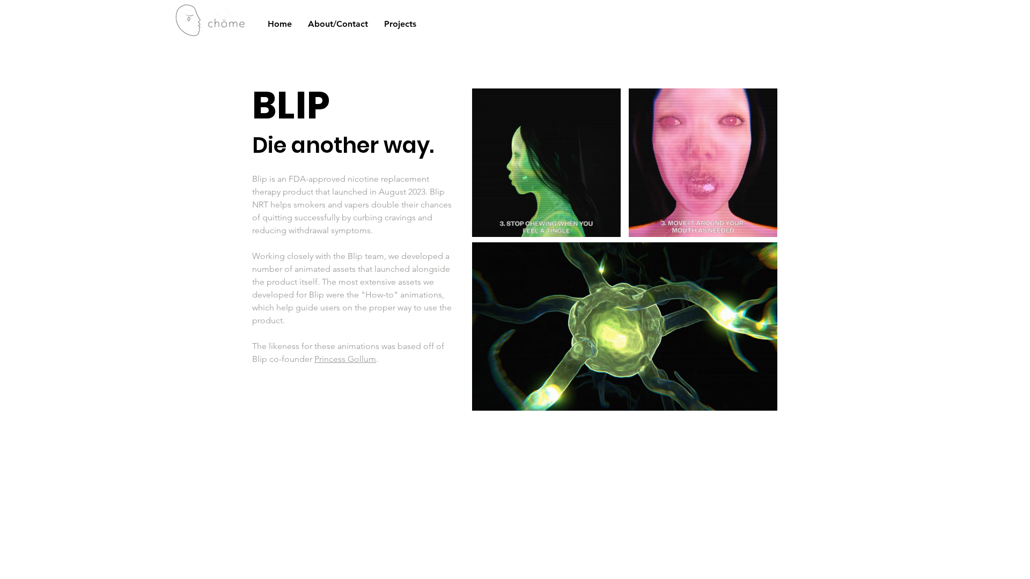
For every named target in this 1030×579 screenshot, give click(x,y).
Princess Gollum (345, 359)
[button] (607, 225)
